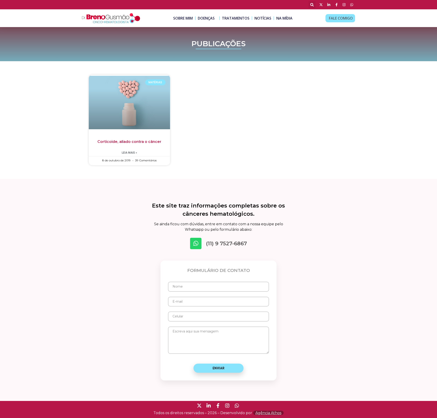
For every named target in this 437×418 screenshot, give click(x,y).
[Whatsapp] (195, 243)
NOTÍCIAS (262, 18)
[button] (311, 4)
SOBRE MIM (183, 18)
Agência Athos (268, 413)
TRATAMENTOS (235, 18)
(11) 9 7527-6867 (226, 243)
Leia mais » (129, 152)
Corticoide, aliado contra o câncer (129, 141)
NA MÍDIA (284, 18)
